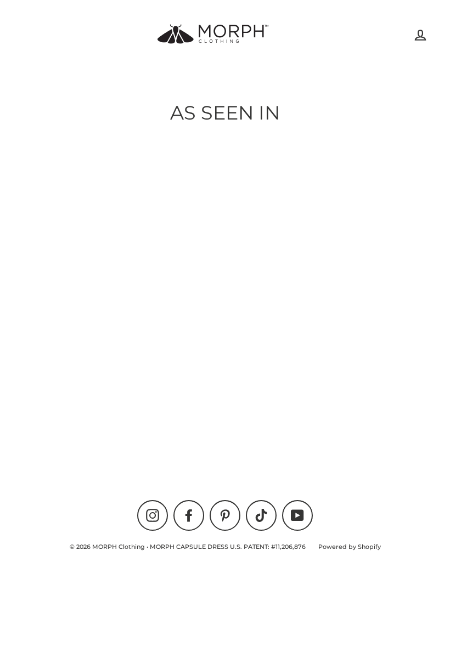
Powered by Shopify (349, 546)
